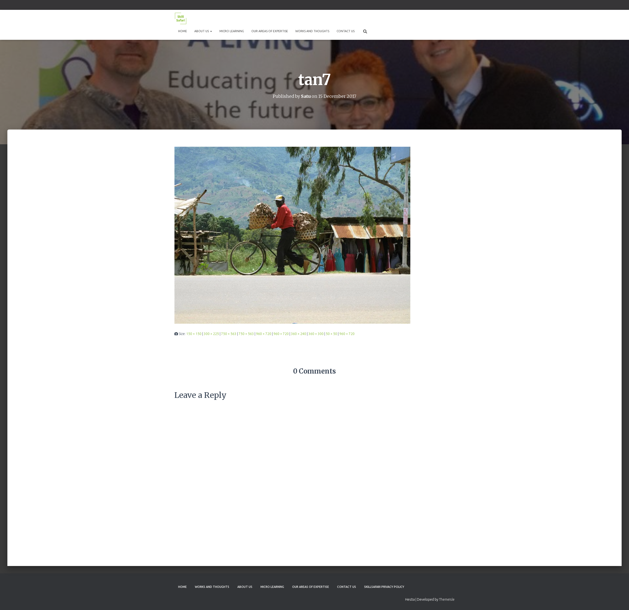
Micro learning (231, 31)
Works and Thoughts (212, 586)
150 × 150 (193, 334)
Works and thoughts (312, 31)
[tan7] (292, 235)
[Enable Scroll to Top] (619, 600)
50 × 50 (331, 334)
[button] (211, 31)
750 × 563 (228, 334)
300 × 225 (211, 334)
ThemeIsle (447, 599)
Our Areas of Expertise (269, 31)
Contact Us (346, 31)
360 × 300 (316, 334)
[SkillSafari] (180, 18)
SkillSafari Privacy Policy (384, 586)
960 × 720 (263, 334)
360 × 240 (298, 334)
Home (182, 31)
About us (202, 31)
